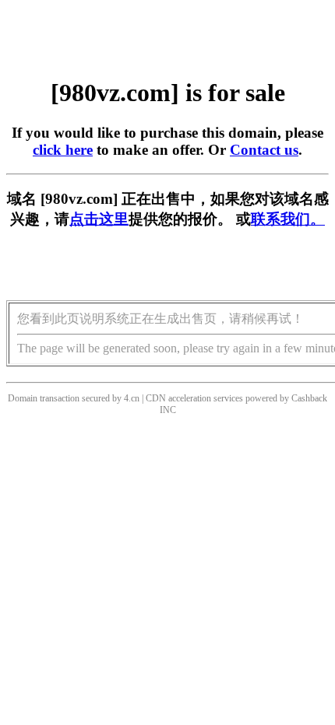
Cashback (309, 398)
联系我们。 (288, 219)
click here (63, 150)
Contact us (264, 150)
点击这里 (99, 219)
